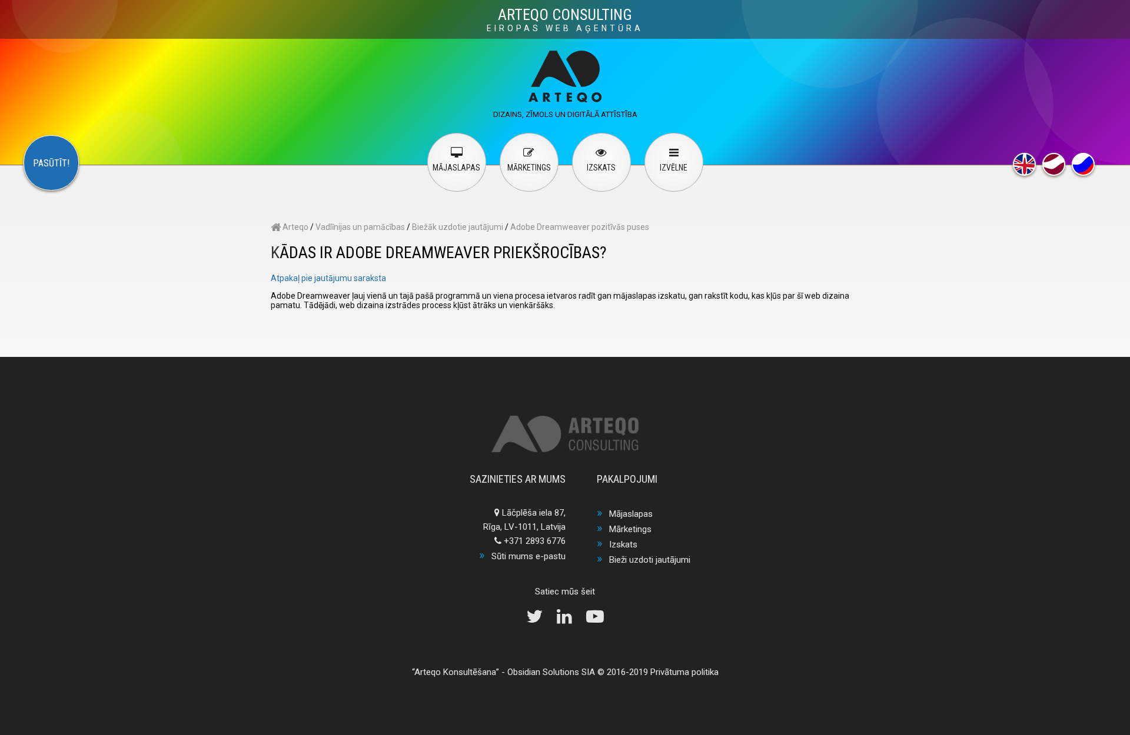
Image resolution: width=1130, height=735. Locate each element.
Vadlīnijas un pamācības (360, 227)
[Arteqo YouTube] (595, 619)
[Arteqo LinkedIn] (570, 619)
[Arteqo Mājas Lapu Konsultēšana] (565, 99)
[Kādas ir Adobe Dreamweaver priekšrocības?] (1053, 164)
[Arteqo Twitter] (540, 619)
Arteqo (294, 227)
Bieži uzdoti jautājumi (649, 559)
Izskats (623, 544)
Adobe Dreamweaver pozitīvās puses (579, 227)
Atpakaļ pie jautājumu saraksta (328, 278)
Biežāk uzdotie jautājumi (457, 227)
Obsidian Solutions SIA (551, 672)
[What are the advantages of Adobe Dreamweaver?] (1024, 164)
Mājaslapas (631, 514)
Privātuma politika (684, 672)
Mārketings (630, 529)
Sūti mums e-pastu (528, 556)
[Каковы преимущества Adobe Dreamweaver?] (1083, 164)
